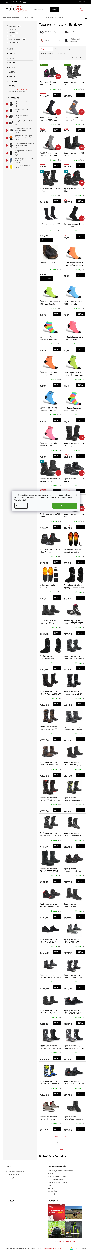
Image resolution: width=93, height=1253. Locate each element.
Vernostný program (54, 1194)
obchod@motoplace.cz (17, 1171)
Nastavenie (21, 506)
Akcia (12, 29)
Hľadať (54, 9)
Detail (56, 95)
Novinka (13, 32)
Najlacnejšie (59, 49)
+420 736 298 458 (14, 1174)
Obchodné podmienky (55, 1179)
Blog (49, 1185)
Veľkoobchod (52, 1191)
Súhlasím (65, 506)
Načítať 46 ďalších (62, 1137)
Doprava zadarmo (17, 39)
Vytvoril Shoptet (80, 1248)
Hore (63, 1149)
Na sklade (14, 26)
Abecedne (61, 53)
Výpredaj (13, 42)
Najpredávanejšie (47, 53)
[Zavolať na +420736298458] (14, 2)
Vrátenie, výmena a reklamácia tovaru (60, 1171)
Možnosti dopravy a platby (57, 1176)
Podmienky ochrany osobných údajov (60, 1182)
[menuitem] (12, 18)
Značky (50, 1188)
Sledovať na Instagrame (67, 1241)
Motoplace (12, 1178)
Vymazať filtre (18, 89)
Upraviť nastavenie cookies (51, 1248)
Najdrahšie (71, 49)
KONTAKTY (51, 1173)
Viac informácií (20, 500)
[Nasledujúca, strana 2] (62, 1143)
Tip (11, 36)
